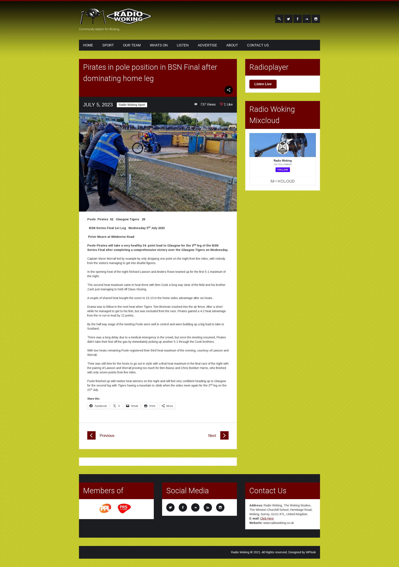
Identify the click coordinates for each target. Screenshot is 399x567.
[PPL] (105, 512)
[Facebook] (297, 19)
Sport (108, 45)
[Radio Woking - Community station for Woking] (116, 21)
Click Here (267, 518)
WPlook (311, 552)
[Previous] (91, 438)
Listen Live (263, 84)
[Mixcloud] (307, 19)
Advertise (207, 45)
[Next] (224, 438)
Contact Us (258, 45)
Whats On (159, 45)
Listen (183, 45)
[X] (288, 19)
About (232, 45)
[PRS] (124, 512)
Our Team (132, 45)
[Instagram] (316, 19)
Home (88, 45)
